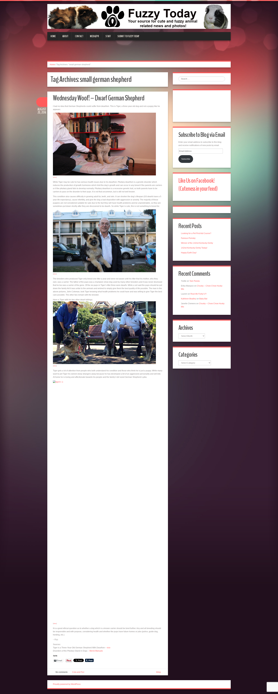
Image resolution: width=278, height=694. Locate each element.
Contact (79, 36)
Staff (108, 36)
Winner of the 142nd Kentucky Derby (197, 243)
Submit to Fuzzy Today (128, 36)
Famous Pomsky (188, 238)
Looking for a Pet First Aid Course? (196, 233)
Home (53, 36)
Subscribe (185, 159)
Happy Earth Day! (188, 253)
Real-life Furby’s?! (198, 294)
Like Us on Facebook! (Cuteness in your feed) (198, 184)
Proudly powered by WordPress (67, 684)
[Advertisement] (139, 52)
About (65, 36)
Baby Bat (203, 299)
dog (159, 672)
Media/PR (94, 36)
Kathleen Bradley (188, 299)
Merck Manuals (96, 651)
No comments (62, 672)
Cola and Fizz (78, 672)
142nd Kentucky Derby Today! (194, 248)
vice (54, 177)
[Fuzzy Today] (139, 16)
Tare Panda (195, 281)
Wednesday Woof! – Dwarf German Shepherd (98, 98)
